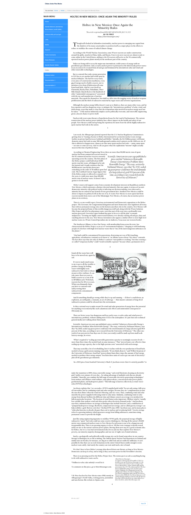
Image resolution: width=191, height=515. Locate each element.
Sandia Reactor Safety (52, 65)
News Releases (50, 60)
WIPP (46, 90)
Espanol (47, 50)
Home (47, 21)
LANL (47, 39)
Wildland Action (49, 75)
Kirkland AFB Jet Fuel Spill (53, 34)
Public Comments (50, 55)
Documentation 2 (50, 85)
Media (47, 45)
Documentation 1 (50, 80)
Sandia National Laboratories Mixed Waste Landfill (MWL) (54, 28)
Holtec (47, 70)
